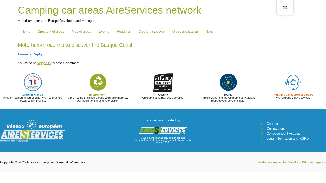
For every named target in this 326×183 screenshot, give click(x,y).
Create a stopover (152, 31)
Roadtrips (124, 31)
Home (26, 31)
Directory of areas (51, 31)
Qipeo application (185, 31)
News (210, 31)
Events (104, 31)
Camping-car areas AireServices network (109, 10)
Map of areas (81, 31)
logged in (44, 63)
